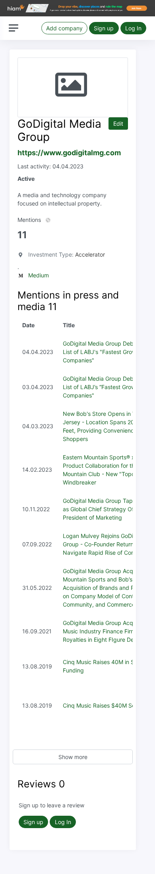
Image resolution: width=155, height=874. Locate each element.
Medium (38, 275)
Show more (72, 756)
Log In (133, 28)
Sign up (104, 28)
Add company (64, 28)
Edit (118, 123)
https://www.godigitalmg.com (69, 152)
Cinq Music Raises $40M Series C (106, 705)
